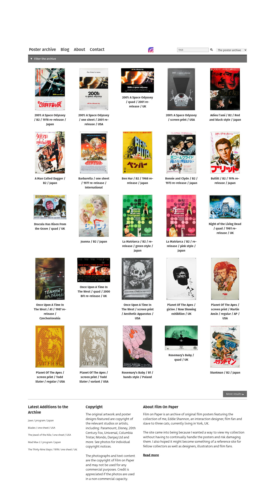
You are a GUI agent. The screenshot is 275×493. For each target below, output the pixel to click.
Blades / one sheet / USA (41, 428)
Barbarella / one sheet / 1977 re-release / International (93, 183)
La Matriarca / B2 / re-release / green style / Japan (137, 246)
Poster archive (42, 49)
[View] (49, 90)
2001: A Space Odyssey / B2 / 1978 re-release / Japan (50, 120)
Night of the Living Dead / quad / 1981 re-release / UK (225, 229)
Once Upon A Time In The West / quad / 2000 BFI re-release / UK (94, 292)
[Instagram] (150, 49)
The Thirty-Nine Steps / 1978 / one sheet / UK (52, 449)
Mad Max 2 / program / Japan (44, 442)
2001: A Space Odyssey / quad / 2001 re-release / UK (137, 102)
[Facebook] (143, 49)
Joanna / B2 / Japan (94, 241)
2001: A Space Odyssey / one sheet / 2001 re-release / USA (93, 120)
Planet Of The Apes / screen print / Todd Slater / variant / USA (93, 377)
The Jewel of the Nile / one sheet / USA (49, 435)
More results (234, 394)
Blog (65, 49)
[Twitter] (135, 49)
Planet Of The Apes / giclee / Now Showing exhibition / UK (181, 310)
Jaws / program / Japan (41, 420)
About (79, 49)
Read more (151, 455)
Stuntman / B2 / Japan (225, 372)
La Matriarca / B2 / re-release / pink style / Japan (181, 246)
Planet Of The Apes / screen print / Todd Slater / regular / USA (50, 377)
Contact (97, 49)
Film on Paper (38, 23)
